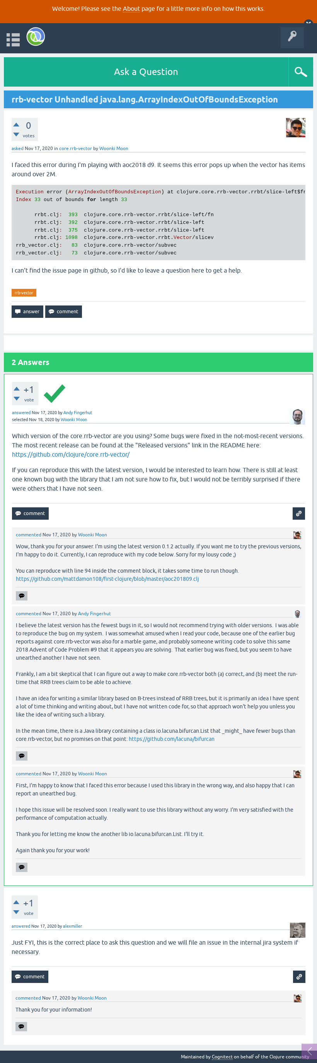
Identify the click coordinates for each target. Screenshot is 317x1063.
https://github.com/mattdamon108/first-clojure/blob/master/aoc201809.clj (107, 579)
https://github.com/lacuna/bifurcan (172, 739)
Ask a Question (146, 72)
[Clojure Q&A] (35, 36)
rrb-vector (24, 292)
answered (21, 412)
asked (18, 148)
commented (28, 534)
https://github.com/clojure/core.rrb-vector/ (71, 454)
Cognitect (222, 1057)
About (131, 8)
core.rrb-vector (75, 148)
